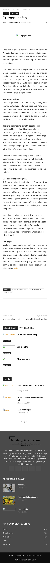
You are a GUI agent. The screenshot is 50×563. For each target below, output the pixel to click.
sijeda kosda (8, 293)
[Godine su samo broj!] (9, 337)
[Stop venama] (9, 362)
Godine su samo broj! (27, 334)
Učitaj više (24, 422)
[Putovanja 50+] (9, 512)
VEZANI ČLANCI (10, 328)
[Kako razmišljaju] (9, 413)
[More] (37, 28)
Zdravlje (16, 9)
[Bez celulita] (9, 349)
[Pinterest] (25, 28)
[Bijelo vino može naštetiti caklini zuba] (9, 388)
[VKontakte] (31, 468)
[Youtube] (38, 468)
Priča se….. (22, 485)
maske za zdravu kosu (19, 290)
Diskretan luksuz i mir (12, 319)
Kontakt (28, 555)
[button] (4, 3)
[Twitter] (19, 28)
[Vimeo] (25, 468)
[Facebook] (13, 28)
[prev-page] (4, 371)
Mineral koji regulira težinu (36, 319)
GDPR (11, 555)
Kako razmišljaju (24, 410)
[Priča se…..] (9, 488)
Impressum (37, 555)
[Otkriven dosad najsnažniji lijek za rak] (9, 400)
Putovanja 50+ (23, 509)
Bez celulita (22, 347)
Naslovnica (6, 9)
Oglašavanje (19, 555)
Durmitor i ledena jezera (27, 497)
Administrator (13, 22)
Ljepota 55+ (26, 9)
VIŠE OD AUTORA (26, 328)
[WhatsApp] (30, 28)
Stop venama (23, 359)
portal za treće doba (36, 290)
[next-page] (8, 371)
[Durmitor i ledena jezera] (9, 500)
